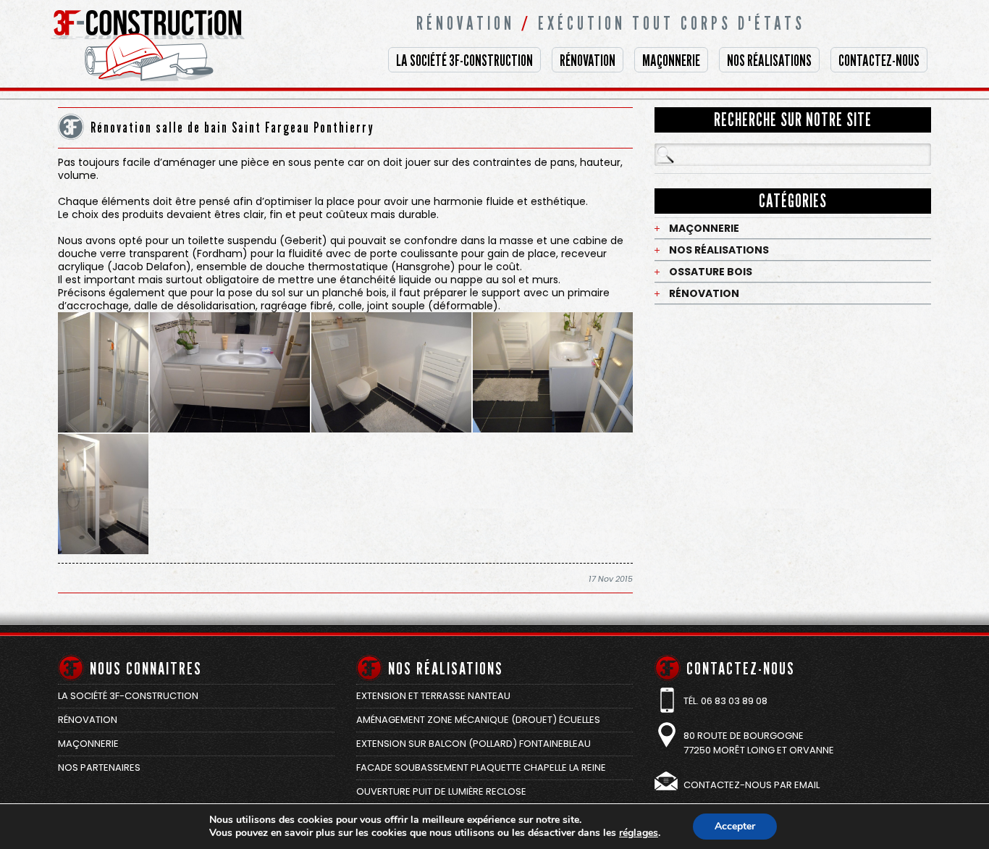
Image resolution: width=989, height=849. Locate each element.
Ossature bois (710, 271)
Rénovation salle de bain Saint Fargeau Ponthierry (232, 127)
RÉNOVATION (587, 60)
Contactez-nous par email (751, 785)
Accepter (735, 826)
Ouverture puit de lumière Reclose (441, 791)
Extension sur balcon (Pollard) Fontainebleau (473, 743)
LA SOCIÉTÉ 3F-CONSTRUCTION (464, 60)
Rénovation (704, 293)
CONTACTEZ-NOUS (878, 60)
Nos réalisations (769, 60)
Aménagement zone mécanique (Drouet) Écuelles (478, 720)
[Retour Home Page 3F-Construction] (159, 96)
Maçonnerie (704, 228)
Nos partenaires (99, 767)
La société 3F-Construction (128, 696)
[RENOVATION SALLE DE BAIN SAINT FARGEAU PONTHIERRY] (103, 372)
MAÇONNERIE (671, 60)
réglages (638, 833)
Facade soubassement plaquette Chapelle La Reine (481, 767)
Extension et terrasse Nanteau (433, 696)
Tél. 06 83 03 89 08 (725, 701)
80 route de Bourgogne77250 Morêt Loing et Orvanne (758, 743)
